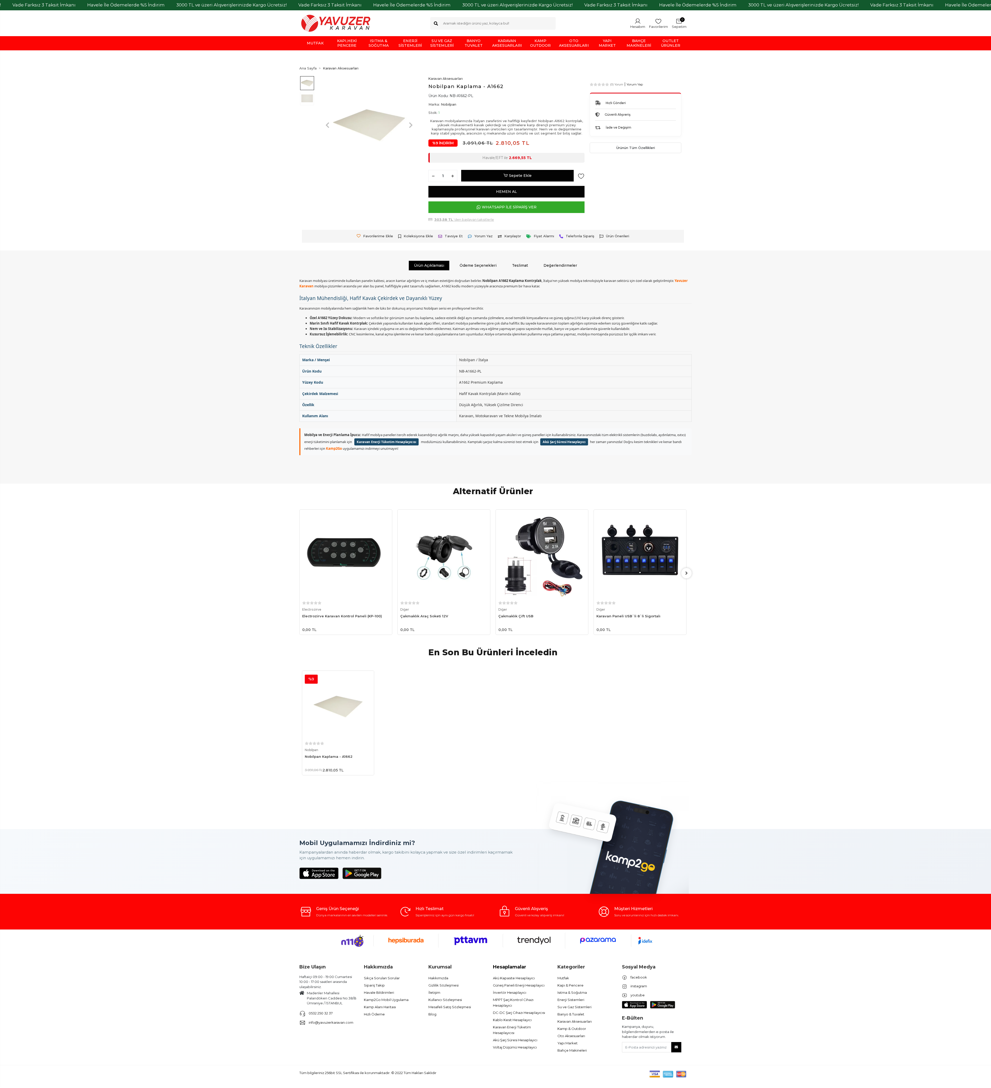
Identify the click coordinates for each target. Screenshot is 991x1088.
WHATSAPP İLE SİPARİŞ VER (509, 207)
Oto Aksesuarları (571, 1036)
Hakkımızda (378, 967)
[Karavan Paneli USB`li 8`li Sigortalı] (542, 556)
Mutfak (563, 978)
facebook (638, 977)
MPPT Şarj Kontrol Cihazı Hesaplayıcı (513, 1002)
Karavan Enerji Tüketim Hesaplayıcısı (386, 441)
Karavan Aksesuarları (574, 1021)
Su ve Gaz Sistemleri (574, 1007)
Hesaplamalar (509, 967)
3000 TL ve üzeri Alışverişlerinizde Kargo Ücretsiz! (231, 4)
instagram (638, 986)
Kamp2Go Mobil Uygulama (386, 1000)
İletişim (434, 992)
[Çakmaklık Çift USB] (443, 556)
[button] (679, 23)
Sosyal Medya (639, 967)
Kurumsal (440, 967)
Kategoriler (571, 967)
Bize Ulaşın (312, 967)
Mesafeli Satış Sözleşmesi (449, 1007)
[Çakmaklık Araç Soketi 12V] (345, 556)
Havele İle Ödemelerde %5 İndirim (126, 4)
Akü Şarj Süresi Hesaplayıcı (564, 441)
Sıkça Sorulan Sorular (382, 978)
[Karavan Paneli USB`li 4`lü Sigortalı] (640, 556)
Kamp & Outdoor (571, 1029)
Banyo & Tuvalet (570, 1014)
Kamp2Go (334, 448)
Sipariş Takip (374, 985)
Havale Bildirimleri (379, 992)
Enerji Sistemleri (570, 1000)
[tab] (429, 265)
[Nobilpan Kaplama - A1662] (338, 706)
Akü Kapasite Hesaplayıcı (514, 978)
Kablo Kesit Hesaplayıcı (512, 1020)
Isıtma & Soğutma (572, 992)
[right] (686, 573)
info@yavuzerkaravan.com (331, 1022)
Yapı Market (567, 1043)
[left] (299, 573)
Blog (432, 1014)
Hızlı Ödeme (374, 1014)
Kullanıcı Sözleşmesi (445, 1000)
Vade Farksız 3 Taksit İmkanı (44, 4)
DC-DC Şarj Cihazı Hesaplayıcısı (519, 1013)
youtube (637, 995)
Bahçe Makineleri (572, 1050)
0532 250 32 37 (321, 1013)
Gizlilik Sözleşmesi (443, 985)
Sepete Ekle (520, 175)
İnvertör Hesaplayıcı (509, 992)
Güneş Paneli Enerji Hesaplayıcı (519, 985)
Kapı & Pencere (570, 985)
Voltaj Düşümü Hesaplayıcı (515, 1047)
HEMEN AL (506, 191)
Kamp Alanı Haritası (380, 1007)
